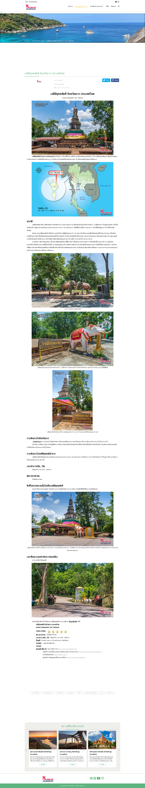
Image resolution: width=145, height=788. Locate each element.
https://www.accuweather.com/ (67, 649)
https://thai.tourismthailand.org (76, 657)
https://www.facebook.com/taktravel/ (90, 652)
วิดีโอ (107, 6)
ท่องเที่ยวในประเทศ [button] (80, 6)
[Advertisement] (72, 56)
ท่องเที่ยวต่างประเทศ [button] (96, 6)
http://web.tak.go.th (61, 654)
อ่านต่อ (43, 764)
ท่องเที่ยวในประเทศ (38, 41)
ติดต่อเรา (113, 6)
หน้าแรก (70, 6)
